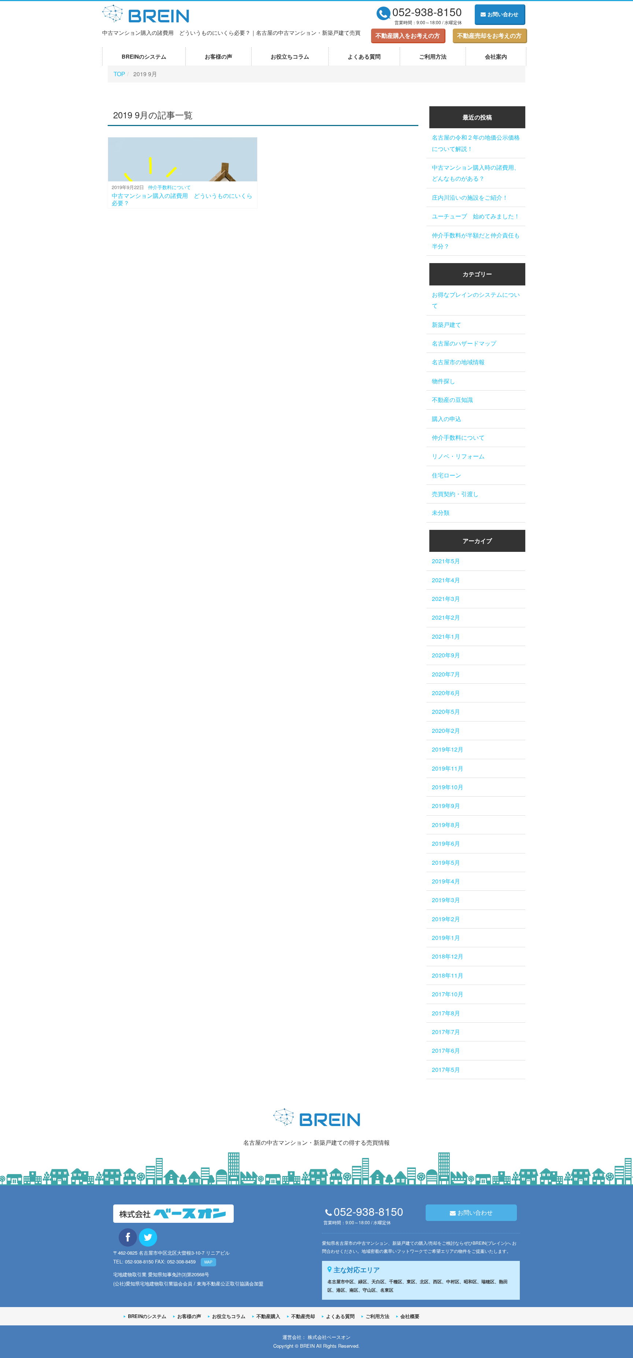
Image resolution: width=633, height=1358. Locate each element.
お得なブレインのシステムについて (476, 300)
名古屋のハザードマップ (464, 343)
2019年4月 (446, 881)
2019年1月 (446, 937)
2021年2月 (446, 617)
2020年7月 (446, 674)
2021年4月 (446, 580)
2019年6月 (446, 843)
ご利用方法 (433, 56)
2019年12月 (447, 749)
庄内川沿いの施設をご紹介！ (470, 197)
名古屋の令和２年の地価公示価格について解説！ (476, 142)
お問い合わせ (503, 14)
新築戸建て (446, 324)
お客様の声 (218, 56)
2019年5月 (446, 862)
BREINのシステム (144, 56)
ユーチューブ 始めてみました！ (476, 216)
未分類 (440, 512)
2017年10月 (447, 994)
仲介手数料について (169, 187)
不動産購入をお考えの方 (407, 35)
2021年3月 (446, 598)
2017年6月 (446, 1050)
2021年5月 (446, 561)
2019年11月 (447, 768)
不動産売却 (303, 1316)
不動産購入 (268, 1316)
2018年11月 (447, 975)
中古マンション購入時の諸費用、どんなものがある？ (476, 172)
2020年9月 (446, 655)
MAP (208, 1262)
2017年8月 (446, 1013)
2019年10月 (447, 787)
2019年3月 (446, 900)
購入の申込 (446, 418)
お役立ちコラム (290, 56)
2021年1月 (446, 636)
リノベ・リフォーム (458, 456)
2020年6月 (446, 693)
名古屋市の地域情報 (458, 362)
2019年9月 (446, 805)
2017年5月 (446, 1069)
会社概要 (409, 1316)
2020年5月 (446, 711)
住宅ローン (446, 475)
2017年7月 (446, 1031)
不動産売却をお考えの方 (489, 35)
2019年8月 (446, 824)
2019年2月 (446, 919)
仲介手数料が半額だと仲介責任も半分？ (476, 240)
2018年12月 (447, 956)
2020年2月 (446, 730)
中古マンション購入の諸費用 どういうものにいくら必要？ (182, 199)
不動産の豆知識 (452, 399)
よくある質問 (364, 56)
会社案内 (496, 56)
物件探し (443, 381)
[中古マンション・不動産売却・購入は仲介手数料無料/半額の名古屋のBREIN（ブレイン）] (145, 12)
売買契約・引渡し (455, 494)
